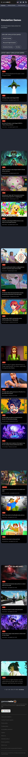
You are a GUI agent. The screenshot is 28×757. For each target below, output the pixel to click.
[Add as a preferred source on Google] (5, 710)
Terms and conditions (6, 716)
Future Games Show (21, 5)
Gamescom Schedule (11, 5)
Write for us (4, 745)
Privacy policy (4, 723)
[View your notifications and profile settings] (23, 2)
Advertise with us (5, 738)
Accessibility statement (6, 729)
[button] (26, 2)
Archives (21, 689)
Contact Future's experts (7, 720)
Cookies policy (4, 726)
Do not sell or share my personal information (11, 748)
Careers (3, 732)
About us (3, 735)
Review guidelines (5, 742)
